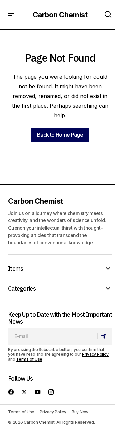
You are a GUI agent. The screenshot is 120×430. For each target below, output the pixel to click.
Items (15, 268)
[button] (11, 14)
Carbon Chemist (60, 14)
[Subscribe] (104, 336)
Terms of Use (29, 359)
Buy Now (80, 411)
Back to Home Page (60, 134)
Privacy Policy (95, 354)
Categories (22, 288)
